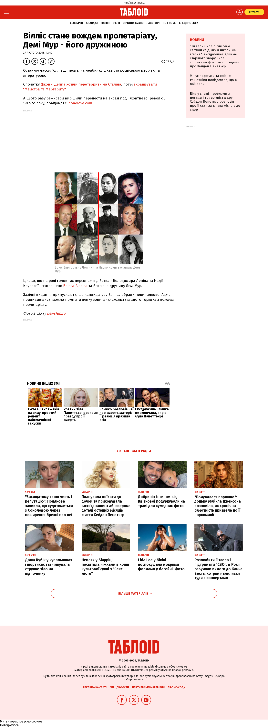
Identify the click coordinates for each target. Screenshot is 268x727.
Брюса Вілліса (75, 285)
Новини (197, 40)
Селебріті (76, 23)
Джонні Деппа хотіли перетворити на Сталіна (81, 84)
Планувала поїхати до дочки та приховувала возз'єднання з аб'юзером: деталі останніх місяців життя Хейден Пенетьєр (106, 506)
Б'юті (116, 23)
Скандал (92, 23)
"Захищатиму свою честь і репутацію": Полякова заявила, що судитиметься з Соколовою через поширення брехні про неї (49, 506)
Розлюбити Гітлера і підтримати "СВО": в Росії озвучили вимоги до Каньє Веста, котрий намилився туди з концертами (218, 569)
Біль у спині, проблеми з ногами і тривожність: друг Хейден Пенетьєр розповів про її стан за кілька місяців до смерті (215, 102)
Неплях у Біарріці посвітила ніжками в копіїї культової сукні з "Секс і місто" (105, 567)
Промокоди (176, 687)
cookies (36, 721)
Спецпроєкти (188, 23)
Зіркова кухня (133, 23)
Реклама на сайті (95, 687)
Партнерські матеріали (148, 687)
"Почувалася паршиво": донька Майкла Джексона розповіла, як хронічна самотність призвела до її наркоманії (217, 506)
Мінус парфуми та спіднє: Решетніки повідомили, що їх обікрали (213, 80)
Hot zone (169, 23)
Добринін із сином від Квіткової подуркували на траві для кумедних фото (161, 501)
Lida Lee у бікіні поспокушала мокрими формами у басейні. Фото (161, 564)
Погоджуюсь (9, 725)
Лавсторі (153, 23)
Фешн (105, 23)
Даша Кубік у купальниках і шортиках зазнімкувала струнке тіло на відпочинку (48, 567)
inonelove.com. (80, 103)
